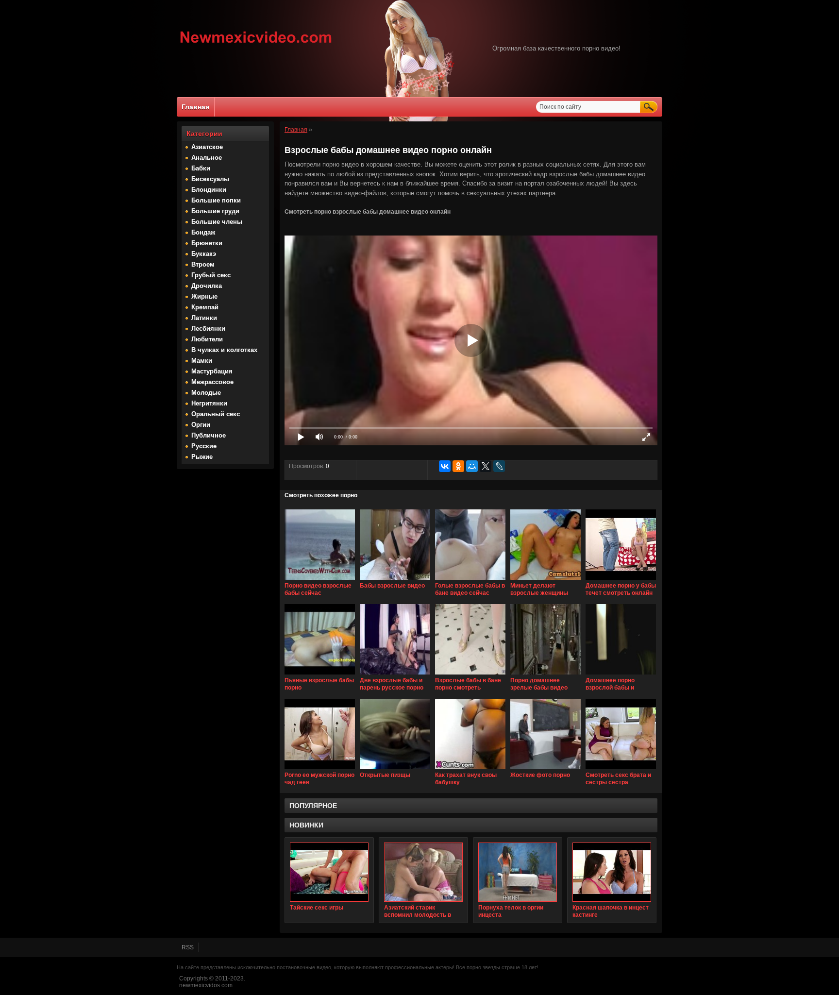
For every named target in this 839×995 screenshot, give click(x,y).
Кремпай (204, 307)
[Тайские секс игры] (329, 872)
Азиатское (207, 147)
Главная (195, 107)
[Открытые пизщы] (395, 769)
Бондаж (203, 232)
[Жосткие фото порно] (545, 769)
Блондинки (208, 189)
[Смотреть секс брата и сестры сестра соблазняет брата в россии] (621, 769)
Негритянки (209, 403)
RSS (188, 947)
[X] (485, 466)
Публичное (208, 435)
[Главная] (256, 44)
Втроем (203, 264)
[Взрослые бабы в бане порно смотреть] (470, 675)
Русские (204, 446)
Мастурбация (212, 371)
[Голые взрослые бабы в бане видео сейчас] (470, 580)
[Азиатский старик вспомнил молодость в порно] (423, 872)
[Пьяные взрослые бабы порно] (320, 675)
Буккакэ (203, 253)
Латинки (204, 317)
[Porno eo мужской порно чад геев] (320, 769)
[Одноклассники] (458, 466)
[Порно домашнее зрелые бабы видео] (545, 675)
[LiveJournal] (499, 466)
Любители (207, 339)
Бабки (200, 168)
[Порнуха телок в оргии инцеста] (517, 872)
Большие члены (216, 221)
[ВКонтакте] (445, 466)
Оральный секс (215, 414)
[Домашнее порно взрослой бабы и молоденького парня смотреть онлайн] (621, 675)
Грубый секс (211, 275)
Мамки (201, 360)
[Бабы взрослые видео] (395, 580)
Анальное (206, 157)
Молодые (206, 392)
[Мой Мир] (472, 466)
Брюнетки (206, 243)
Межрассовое (212, 382)
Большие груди (215, 211)
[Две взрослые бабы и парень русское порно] (395, 675)
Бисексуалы (210, 179)
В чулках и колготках (224, 350)
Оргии (200, 424)
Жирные (204, 296)
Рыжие (202, 456)
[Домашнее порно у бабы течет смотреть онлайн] (621, 580)
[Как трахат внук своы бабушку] (470, 769)
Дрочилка (206, 285)
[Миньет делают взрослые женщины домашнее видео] (545, 580)
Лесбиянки (208, 328)
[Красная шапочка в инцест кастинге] (611, 872)
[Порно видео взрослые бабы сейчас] (320, 580)
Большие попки (216, 200)
